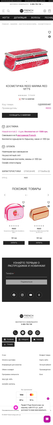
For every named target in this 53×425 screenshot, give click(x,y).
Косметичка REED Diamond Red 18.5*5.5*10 (39, 230)
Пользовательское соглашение (11, 410)
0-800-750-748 (35, 4)
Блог (41, 374)
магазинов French (26, 135)
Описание (29, 171)
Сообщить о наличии (19, 115)
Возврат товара (44, 355)
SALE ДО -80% (7, 379)
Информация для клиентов (11, 365)
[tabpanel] (26, 53)
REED (48, 108)
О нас (4, 355)
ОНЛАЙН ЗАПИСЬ (8, 384)
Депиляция (20, 18)
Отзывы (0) (44, 171)
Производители (45, 369)
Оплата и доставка (8, 360)
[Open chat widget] (47, 419)
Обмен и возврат (8, 369)
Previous (4, 194)
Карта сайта (43, 360)
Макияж (13, 24)
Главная (5, 24)
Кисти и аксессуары (27, 24)
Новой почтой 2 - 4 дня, (25, 132)
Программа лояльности (10, 374)
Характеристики (11, 171)
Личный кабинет (45, 365)
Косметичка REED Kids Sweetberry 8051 (14, 230)
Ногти (5, 18)
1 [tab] (26, 81)
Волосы (35, 18)
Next (48, 194)
